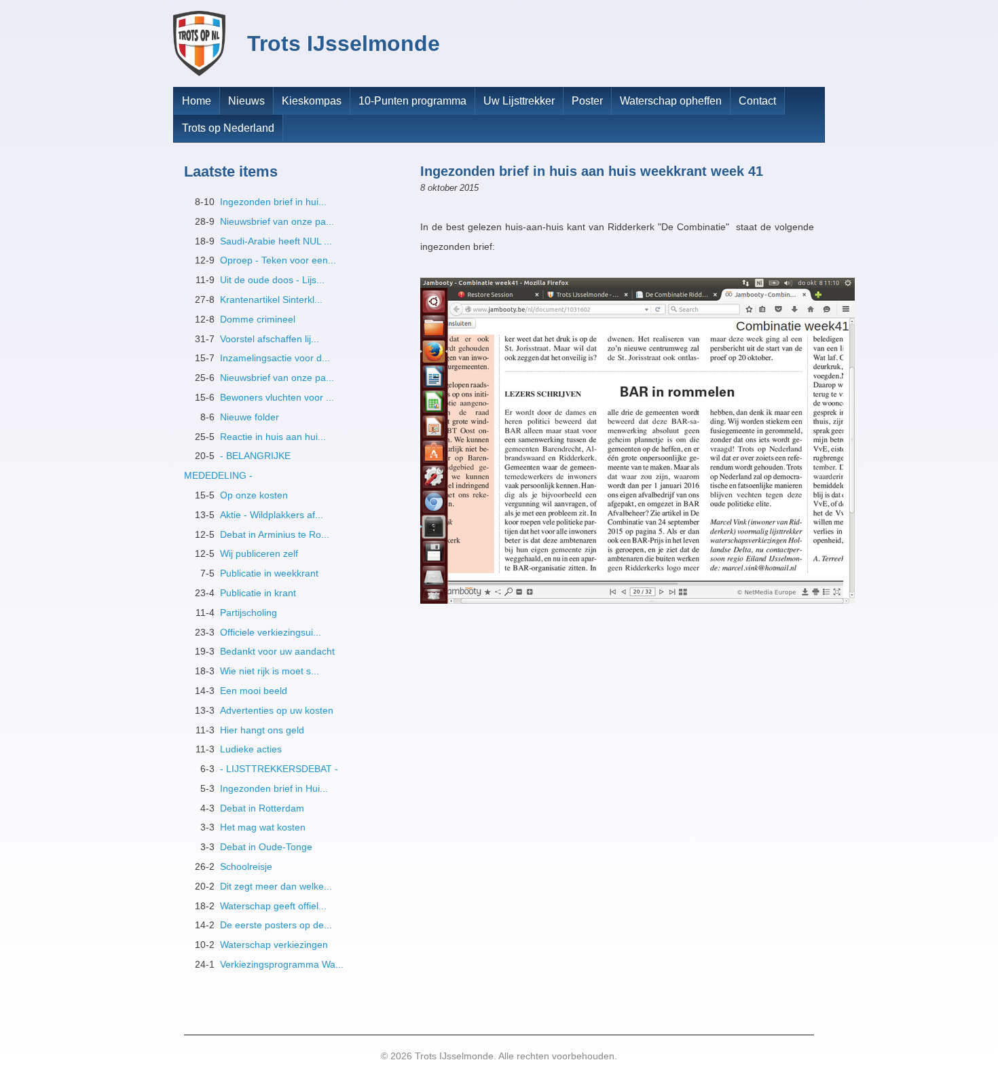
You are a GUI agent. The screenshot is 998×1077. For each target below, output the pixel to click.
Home (196, 101)
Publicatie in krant (258, 592)
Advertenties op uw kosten (276, 710)
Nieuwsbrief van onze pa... (277, 221)
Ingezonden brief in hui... (273, 201)
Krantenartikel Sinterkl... (271, 299)
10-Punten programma (412, 101)
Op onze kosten (254, 495)
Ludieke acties (251, 749)
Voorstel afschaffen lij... (269, 338)
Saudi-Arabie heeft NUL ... (276, 241)
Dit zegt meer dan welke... (276, 886)
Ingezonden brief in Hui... (274, 788)
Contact (757, 101)
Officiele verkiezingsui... (270, 632)
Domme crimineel (257, 319)
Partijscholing (248, 612)
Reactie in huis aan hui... (273, 436)
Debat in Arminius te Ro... (274, 534)
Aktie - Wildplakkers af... (271, 514)
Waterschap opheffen (671, 101)
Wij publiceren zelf (259, 553)
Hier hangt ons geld (262, 730)
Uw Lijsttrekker (519, 101)
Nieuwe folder (249, 417)
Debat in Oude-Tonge (266, 846)
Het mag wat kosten (263, 827)
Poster (587, 101)
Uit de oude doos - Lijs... (272, 279)
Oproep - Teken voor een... (278, 260)
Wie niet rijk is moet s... (269, 670)
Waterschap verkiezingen (274, 944)
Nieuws (246, 101)
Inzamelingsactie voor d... (275, 357)
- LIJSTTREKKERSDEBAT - (279, 768)
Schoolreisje (246, 866)
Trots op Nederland (228, 128)
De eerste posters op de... (276, 924)
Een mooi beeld (253, 690)
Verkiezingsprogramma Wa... (282, 964)
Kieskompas (311, 101)
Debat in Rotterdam (262, 808)
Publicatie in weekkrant (269, 573)
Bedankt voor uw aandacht (277, 651)
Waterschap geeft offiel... (273, 905)
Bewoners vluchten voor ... (277, 397)
